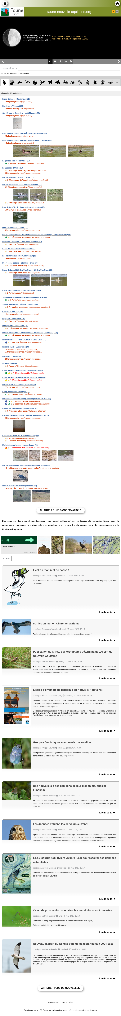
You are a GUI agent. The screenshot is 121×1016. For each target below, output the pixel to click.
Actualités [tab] (6, 558)
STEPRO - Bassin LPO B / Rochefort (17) (19, 249)
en (117, 12)
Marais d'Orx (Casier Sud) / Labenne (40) (19, 385)
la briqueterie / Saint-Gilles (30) (15, 326)
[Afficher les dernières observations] (14, 73)
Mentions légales (53, 1002)
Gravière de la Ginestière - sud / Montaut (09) (21, 113)
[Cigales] (87, 82)
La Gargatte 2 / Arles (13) (12, 168)
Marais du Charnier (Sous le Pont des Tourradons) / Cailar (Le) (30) (30, 333)
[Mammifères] (12, 82)
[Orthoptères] (65, 82)
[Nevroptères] (110, 82)
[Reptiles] (27, 82)
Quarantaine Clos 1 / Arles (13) (15, 228)
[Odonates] (42, 82)
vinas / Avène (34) (9, 363)
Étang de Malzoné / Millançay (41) (16, 392)
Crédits (71, 1002)
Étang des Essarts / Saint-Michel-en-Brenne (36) (22, 370)
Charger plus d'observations (60, 510)
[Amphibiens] (35, 82)
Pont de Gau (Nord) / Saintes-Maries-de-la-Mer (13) (23, 207)
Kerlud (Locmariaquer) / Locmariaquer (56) (20, 445)
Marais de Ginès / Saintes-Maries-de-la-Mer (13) (22, 185)
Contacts (64, 1002)
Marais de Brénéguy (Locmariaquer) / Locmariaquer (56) (26, 465)
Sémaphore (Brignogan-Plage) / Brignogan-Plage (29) (24, 297)
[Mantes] (80, 82)
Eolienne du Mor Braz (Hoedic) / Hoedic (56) (20, 436)
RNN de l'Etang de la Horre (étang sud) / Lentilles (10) (24, 133)
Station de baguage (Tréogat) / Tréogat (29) (20, 304)
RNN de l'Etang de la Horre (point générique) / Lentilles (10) (26, 141)
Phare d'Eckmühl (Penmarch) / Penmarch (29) (21, 290)
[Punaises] (95, 82)
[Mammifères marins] (20, 82)
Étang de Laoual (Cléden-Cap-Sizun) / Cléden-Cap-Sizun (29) (27, 270)
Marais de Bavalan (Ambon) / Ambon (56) (19, 486)
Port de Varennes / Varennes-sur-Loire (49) (20, 408)
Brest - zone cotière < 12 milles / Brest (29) (20, 263)
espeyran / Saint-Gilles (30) (13, 319)
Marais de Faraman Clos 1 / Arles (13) (18, 177)
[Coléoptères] (103, 82)
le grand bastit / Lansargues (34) (15, 347)
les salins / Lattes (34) (11, 356)
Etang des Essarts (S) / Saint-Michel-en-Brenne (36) (23, 378)
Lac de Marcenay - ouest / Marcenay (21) (19, 256)
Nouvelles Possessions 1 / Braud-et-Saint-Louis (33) (24, 340)
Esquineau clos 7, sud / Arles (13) (16, 161)
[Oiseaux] (4, 82)
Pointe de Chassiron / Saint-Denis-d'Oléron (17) (22, 242)
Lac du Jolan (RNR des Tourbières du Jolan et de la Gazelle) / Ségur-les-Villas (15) (36, 235)
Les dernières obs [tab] (10, 68)
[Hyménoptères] (72, 82)
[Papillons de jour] (50, 82)
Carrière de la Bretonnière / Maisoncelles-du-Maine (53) (25, 415)
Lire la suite (106, 612)
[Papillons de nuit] (57, 82)
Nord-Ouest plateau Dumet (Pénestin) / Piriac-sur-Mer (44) (26, 399)
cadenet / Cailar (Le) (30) (12, 312)
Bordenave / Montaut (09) (12, 106)
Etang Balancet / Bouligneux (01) (16, 99)
